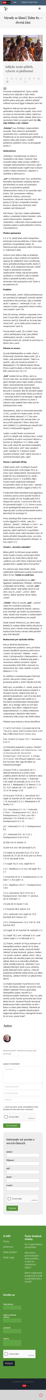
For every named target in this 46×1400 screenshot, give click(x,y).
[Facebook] (7, 78)
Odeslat (12, 1208)
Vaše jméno (9, 1304)
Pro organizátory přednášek (33, 1246)
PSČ (9, 1169)
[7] (39, 264)
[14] (9, 436)
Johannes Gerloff (10, 1051)
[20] (17, 521)
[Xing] (7, 81)
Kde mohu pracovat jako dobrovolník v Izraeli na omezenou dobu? (32, 1260)
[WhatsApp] (25, 78)
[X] (12, 78)
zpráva (6, 1339)
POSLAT (9, 1363)
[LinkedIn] (21, 78)
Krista (6, 1241)
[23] (10, 625)
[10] (25, 371)
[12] (16, 425)
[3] (24, 190)
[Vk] (38, 78)
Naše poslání (10, 1252)
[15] (17, 451)
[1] (10, 145)
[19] (25, 513)
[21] (15, 542)
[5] (16, 228)
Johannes (8, 1246)
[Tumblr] (29, 78)
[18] (39, 487)
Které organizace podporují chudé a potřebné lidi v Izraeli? (33, 1277)
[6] (29, 258)
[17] (19, 478)
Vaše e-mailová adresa (9, 1316)
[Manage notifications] (41, 1395)
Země (10, 1177)
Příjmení (11, 1160)
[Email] (25, 81)
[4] (10, 202)
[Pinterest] (34, 78)
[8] (17, 284)
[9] (14, 331)
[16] (28, 476)
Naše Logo (8, 1257)
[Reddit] (16, 78)
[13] (31, 428)
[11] (26, 416)
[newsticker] (6, 7)
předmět (7, 1328)
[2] (23, 173)
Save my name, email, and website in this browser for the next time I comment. (20, 1108)
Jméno (10, 1152)
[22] (24, 622)
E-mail (10, 1185)
